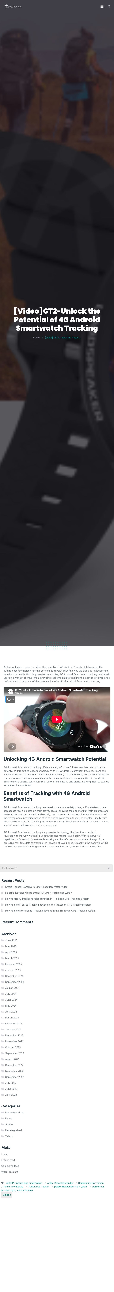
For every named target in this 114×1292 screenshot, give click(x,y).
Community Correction (91, 1183)
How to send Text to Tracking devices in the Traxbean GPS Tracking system (48, 904)
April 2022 (11, 1094)
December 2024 (14, 975)
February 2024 (13, 1023)
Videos (9, 1136)
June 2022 (11, 1088)
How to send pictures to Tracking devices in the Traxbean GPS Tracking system (50, 910)
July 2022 (10, 1082)
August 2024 (12, 987)
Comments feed (10, 1165)
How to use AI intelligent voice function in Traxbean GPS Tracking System (47, 898)
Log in (4, 1154)
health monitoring (14, 1186)
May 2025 (10, 946)
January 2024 (13, 1029)
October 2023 (13, 1047)
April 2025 (11, 952)
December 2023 (14, 1035)
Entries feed (8, 1159)
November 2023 (14, 1041)
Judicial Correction (39, 1186)
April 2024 (11, 1011)
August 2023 (12, 1059)
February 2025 (13, 964)
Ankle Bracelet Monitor (60, 1183)
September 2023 (14, 1053)
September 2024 (14, 981)
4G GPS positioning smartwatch (24, 1183)
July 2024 (11, 993)
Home (36, 337)
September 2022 (14, 1076)
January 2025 (13, 970)
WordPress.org (9, 1171)
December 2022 (14, 1065)
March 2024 (12, 1017)
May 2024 (11, 1005)
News (8, 1118)
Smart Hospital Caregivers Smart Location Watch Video (36, 886)
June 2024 (11, 999)
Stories (9, 1124)
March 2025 (12, 958)
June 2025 (11, 940)
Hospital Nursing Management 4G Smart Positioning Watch (38, 892)
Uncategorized (13, 1130)
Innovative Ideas (14, 1112)
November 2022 (14, 1071)
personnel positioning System (71, 1186)
